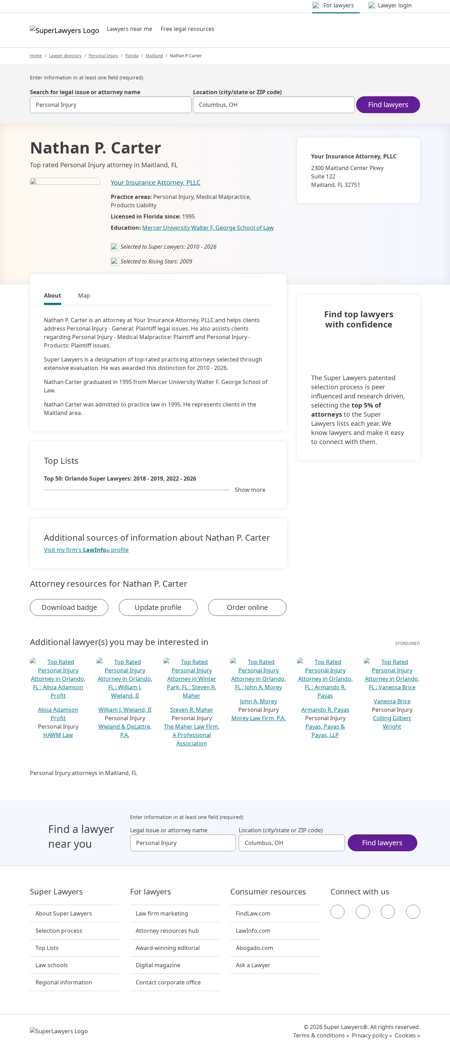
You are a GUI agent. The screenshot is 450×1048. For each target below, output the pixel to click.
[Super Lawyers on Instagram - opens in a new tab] (363, 912)
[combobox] (111, 104)
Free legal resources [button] (187, 29)
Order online (247, 607)
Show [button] (250, 490)
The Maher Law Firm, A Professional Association (191, 735)
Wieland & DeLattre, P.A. (125, 731)
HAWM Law (58, 735)
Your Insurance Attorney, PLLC (155, 182)
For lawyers (150, 892)
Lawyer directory (65, 56)
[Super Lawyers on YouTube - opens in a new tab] (388, 912)
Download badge (69, 607)
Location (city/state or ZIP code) (237, 92)
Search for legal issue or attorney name (85, 92)
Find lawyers (388, 104)
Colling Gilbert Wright (392, 722)
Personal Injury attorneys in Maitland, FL (83, 773)
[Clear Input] (183, 104)
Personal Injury (103, 56)
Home (36, 56)
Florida (132, 56)
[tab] (52, 296)
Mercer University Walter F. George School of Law (208, 228)
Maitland (154, 56)
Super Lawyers (56, 892)
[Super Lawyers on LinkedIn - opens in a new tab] (413, 912)
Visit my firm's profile (86, 550)
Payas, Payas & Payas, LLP (325, 731)
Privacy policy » (372, 1035)
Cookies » (407, 1035)
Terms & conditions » (321, 1035)
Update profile (158, 607)
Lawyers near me (129, 29)
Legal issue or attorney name (168, 830)
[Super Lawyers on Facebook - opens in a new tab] (337, 912)
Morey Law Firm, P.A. (258, 718)
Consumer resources (268, 892)
